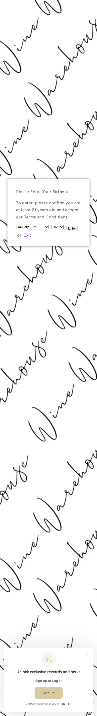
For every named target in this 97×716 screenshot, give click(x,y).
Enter (72, 228)
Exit (27, 235)
